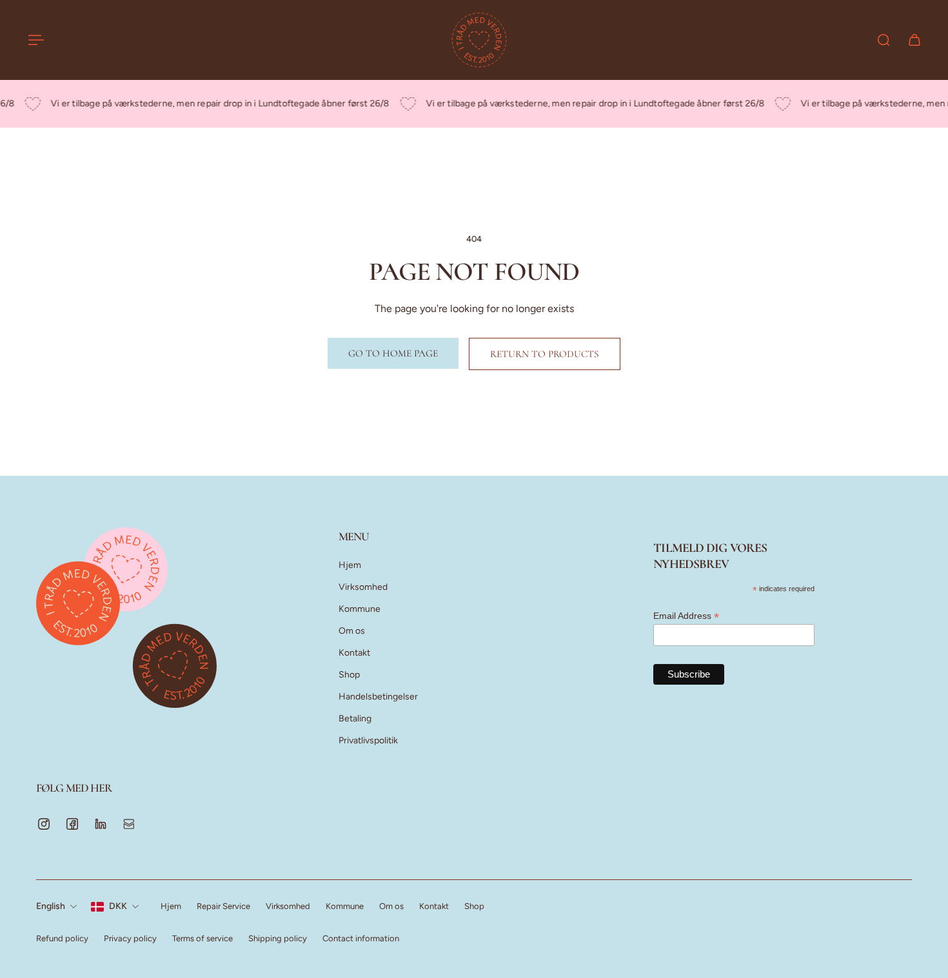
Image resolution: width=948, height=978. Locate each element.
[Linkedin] (100, 824)
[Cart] (914, 40)
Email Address (686, 616)
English (50, 906)
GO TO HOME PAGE (393, 353)
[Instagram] (44, 824)
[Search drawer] (883, 40)
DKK (118, 906)
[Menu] (33, 40)
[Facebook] (72, 824)
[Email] (129, 824)
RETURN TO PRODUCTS (544, 354)
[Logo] (479, 40)
